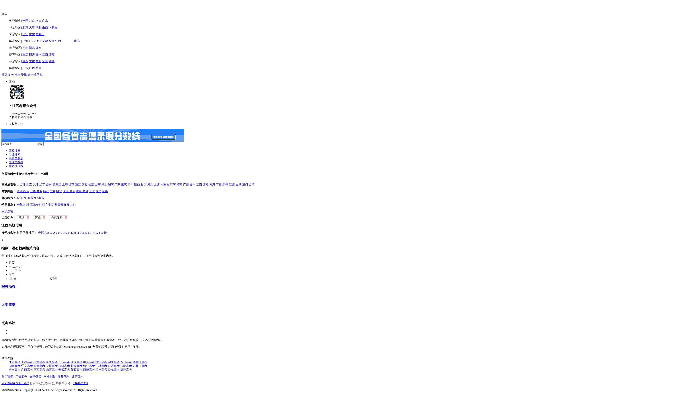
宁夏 (45, 61)
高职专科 (36, 204)
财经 (79, 191)
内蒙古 (53, 27)
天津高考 (39, 362)
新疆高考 (76, 369)
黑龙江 (40, 34)
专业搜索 (14, 154)
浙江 (38, 41)
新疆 (52, 61)
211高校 (28, 198)
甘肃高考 (76, 365)
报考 (17, 74)
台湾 (251, 184)
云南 (45, 54)
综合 (26, 191)
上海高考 (27, 362)
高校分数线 (16, 158)
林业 (59, 191)
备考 (11, 74)
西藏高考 (89, 369)
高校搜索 (14, 150)
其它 (73, 204)
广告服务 (21, 376)
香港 (238, 184)
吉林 (32, 34)
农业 (39, 191)
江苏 (32, 41)
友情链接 (35, 376)
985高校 (39, 198)
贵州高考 (101, 369)
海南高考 (39, 365)
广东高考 (64, 362)
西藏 (52, 54)
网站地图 (49, 376)
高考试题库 (35, 74)
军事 (105, 191)
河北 (38, 27)
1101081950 (80, 383)
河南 (25, 47)
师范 (46, 191)
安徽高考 (64, 369)
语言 (72, 191)
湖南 (38, 47)
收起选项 (7, 211)
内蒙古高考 (140, 365)
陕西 (25, 61)
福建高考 (64, 365)
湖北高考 (114, 362)
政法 (98, 191)
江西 (58, 41)
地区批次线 (16, 166)
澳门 (245, 184)
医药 (66, 191)
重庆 (25, 54)
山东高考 (89, 362)
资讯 (24, 74)
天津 (32, 27)
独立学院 (48, 204)
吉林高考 (101, 365)
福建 (52, 41)
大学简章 (8, 305)
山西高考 (52, 369)
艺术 (92, 191)
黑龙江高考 (140, 362)
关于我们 (7, 376)
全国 (25, 20)
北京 (32, 20)
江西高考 (114, 365)
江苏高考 (76, 362)
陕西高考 (39, 369)
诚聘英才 (77, 376)
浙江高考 (101, 362)
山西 (45, 27)
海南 (38, 68)
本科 (26, 204)
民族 (52, 191)
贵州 (38, 54)
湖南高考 (14, 365)
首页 (4, 74)
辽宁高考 (27, 365)
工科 (33, 191)
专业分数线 (16, 162)
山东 (77, 41)
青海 (38, 61)
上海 (38, 20)
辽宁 (25, 34)
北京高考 (14, 362)
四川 (32, 54)
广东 (45, 20)
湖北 (32, 47)
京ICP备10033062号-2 (15, 383)
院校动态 (8, 286)
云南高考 (126, 365)
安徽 (45, 41)
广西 (32, 68)
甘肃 (32, 61)
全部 (23, 184)
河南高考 (14, 369)
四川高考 (126, 362)
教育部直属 (62, 204)
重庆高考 (52, 362)
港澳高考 (126, 369)
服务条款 (63, 376)
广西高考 (27, 369)
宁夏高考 (52, 365)
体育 (85, 191)
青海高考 (114, 369)
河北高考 (89, 365)
